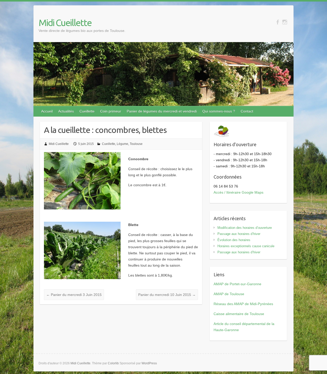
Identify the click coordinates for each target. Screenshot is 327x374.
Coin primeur (110, 111)
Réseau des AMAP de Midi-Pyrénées (243, 304)
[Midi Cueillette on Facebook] (277, 22)
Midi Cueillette (65, 22)
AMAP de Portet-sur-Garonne (237, 284)
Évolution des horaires (233, 240)
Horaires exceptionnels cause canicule (245, 246)
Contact (247, 111)
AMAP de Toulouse (229, 294)
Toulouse (136, 144)
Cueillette (87, 111)
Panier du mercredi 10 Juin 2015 (167, 295)
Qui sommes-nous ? (218, 111)
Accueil (47, 111)
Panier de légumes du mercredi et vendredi (162, 111)
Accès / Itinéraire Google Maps (238, 192)
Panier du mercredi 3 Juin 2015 (74, 295)
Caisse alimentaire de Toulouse (239, 314)
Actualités (66, 111)
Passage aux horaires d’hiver (238, 234)
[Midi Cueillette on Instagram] (284, 22)
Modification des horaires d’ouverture (244, 228)
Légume (122, 144)
